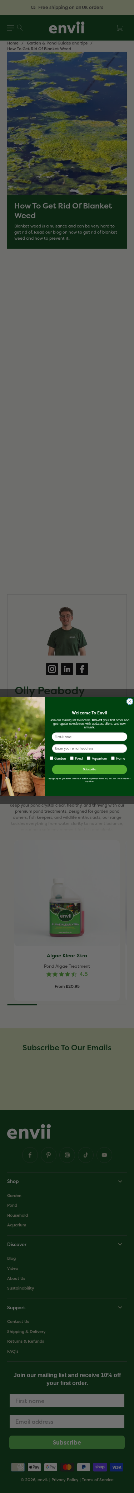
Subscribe (89, 769)
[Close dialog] (129, 702)
